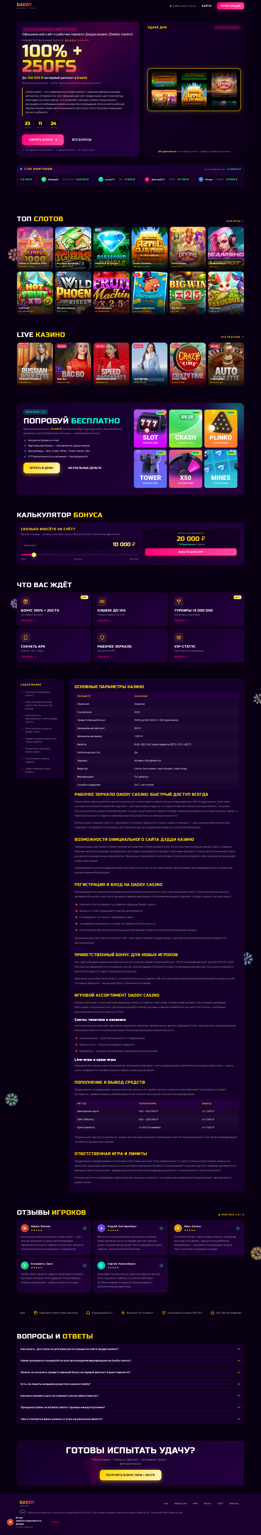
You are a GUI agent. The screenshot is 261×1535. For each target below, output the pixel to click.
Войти (207, 5)
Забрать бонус (40, 140)
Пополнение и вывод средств (37, 760)
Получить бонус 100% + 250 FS (130, 1475)
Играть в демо (41, 468)
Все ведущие (231, 336)
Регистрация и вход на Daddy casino (38, 730)
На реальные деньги (84, 468)
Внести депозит (191, 551)
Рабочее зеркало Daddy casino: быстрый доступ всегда (38, 705)
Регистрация (231, 5)
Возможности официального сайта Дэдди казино (41, 718)
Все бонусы (81, 140)
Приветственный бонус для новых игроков (41, 740)
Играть (55, 1523)
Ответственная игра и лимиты (38, 770)
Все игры (234, 221)
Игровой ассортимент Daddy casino (37, 750)
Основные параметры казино (37, 693)
